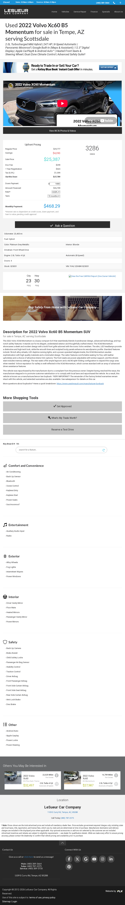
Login (14, 901)
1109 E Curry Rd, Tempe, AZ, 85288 (62, 812)
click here (28, 856)
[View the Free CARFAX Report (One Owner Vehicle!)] (92, 276)
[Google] (85, 859)
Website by (110, 891)
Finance (94, 12)
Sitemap (6, 901)
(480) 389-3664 (102, 3)
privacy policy (49, 897)
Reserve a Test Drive (62, 429)
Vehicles (65, 12)
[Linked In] (110, 859)
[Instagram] (102, 859)
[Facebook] (69, 859)
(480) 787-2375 (67, 818)
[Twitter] (77, 859)
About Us (118, 12)
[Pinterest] (69, 866)
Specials (106, 12)
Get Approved (63, 406)
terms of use (35, 897)
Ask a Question (64, 226)
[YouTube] (94, 859)
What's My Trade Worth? (64, 418)
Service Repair (80, 12)
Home (54, 12)
